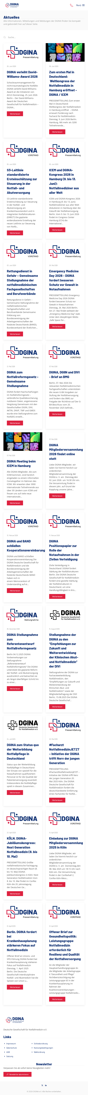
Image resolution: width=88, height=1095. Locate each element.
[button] (71, 5)
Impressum (11, 1043)
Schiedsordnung (41, 1043)
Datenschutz (11, 1047)
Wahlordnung (39, 1052)
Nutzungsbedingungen (43, 1047)
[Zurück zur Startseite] (12, 5)
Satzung (9, 1056)
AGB (8, 1052)
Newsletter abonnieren (19, 1074)
